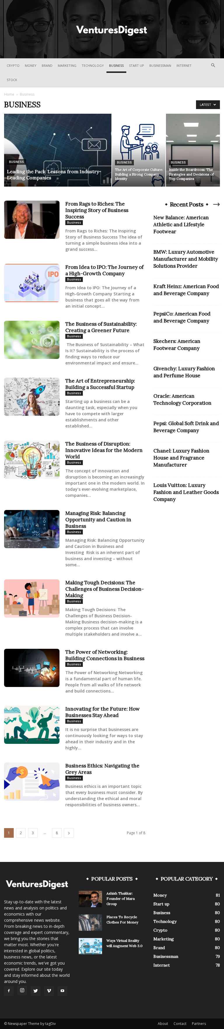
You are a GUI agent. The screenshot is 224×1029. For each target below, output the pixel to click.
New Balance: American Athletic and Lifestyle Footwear (181, 224)
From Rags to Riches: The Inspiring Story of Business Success (96, 210)
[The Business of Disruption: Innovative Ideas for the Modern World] (32, 460)
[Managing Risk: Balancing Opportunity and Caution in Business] (32, 529)
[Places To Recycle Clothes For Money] (90, 922)
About (163, 1023)
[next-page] (69, 833)
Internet (184, 65)
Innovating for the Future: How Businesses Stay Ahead (102, 712)
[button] (213, 65)
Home (9, 94)
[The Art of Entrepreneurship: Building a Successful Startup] (32, 397)
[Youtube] (62, 991)
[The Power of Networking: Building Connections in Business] (32, 668)
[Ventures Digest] (112, 29)
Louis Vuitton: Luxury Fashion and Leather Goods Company (186, 492)
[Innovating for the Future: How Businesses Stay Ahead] (32, 725)
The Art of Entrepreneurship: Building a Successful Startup (100, 384)
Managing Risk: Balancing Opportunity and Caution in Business (98, 519)
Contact (180, 1023)
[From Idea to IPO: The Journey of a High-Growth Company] (32, 283)
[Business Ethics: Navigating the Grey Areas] (32, 781)
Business (116, 65)
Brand (47, 65)
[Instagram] (22, 990)
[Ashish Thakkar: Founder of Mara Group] (90, 899)
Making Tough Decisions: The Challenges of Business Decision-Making (104, 589)
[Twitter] (35, 991)
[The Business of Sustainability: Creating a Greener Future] (32, 340)
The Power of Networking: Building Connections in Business (104, 655)
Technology (93, 65)
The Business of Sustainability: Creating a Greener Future (101, 327)
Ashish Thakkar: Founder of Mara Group (120, 898)
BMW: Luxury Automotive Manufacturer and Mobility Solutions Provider (185, 259)
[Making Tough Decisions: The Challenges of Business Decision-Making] (32, 598)
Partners (199, 1023)
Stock (12, 80)
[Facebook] (8, 991)
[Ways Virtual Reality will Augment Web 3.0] (90, 946)
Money (30, 65)
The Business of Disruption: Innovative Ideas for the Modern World (104, 450)
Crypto (13, 65)
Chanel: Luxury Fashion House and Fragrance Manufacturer (181, 458)
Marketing (67, 65)
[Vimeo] (49, 991)
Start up (136, 65)
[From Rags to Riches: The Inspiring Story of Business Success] (32, 220)
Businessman (160, 65)
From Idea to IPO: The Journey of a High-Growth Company (104, 270)
